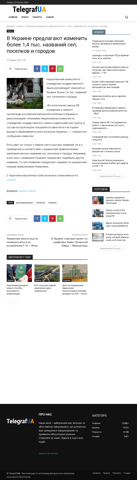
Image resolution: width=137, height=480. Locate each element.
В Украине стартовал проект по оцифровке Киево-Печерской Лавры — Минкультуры (69, 242)
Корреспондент (27, 190)
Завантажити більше (110, 176)
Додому (11, 26)
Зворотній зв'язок (48, 453)
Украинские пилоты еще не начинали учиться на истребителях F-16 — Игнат (22, 242)
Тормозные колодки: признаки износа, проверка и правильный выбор (108, 44)
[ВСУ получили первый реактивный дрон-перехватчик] (47, 273)
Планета (67, 280)
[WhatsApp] (60, 68)
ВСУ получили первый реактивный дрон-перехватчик (45, 288)
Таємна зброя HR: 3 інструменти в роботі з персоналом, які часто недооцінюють (109, 125)
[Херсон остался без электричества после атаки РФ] (98, 213)
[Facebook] (37, 68)
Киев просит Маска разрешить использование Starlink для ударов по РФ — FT (110, 163)
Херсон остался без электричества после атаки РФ (116, 213)
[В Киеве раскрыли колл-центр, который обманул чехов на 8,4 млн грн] (98, 237)
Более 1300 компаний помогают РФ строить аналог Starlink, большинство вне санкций (110, 84)
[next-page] (14, 302)
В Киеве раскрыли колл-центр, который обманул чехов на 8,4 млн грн (117, 237)
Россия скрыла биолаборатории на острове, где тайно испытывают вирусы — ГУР (110, 70)
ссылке (11, 179)
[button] (126, 17)
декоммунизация (24, 202)
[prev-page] (9, 302)
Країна (20, 26)
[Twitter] (44, 68)
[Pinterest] (52, 68)
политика (40, 202)
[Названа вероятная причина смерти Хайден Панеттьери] (98, 200)
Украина (52, 202)
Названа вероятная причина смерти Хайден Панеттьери (117, 200)
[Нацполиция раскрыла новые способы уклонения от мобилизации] (19, 273)
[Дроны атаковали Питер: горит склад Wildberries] (98, 226)
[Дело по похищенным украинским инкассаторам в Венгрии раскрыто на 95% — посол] (75, 273)
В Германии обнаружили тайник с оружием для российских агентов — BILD (109, 111)
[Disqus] (47, 354)
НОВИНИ (98, 32)
